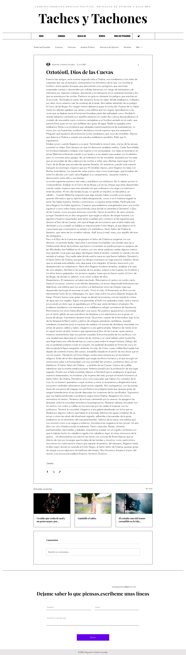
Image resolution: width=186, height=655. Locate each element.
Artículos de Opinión (109, 47)
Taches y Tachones (92, 17)
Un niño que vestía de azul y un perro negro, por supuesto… (51, 520)
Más (138, 47)
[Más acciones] (138, 64)
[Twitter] (138, 36)
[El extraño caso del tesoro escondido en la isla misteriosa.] (134, 503)
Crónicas (72, 47)
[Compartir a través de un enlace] (60, 472)
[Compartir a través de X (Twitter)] (53, 472)
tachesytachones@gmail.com (124, 587)
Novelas (127, 47)
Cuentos (59, 47)
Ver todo (149, 488)
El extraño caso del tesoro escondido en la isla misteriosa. (132, 520)
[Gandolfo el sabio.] (93, 503)
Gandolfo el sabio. (87, 518)
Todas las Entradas (42, 47)
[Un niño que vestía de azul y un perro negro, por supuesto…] (52, 503)
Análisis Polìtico (88, 47)
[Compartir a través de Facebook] (47, 472)
